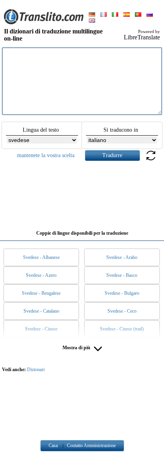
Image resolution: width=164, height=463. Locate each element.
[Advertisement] (82, 192)
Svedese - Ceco (122, 311)
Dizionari (36, 369)
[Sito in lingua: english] (92, 21)
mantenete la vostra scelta (45, 155)
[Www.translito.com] (44, 22)
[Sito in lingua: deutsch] (92, 15)
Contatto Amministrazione (91, 445)
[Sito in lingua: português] (138, 15)
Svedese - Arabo (121, 257)
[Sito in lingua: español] (126, 15)
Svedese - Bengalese (41, 293)
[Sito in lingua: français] (103, 15)
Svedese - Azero (41, 275)
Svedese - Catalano (41, 311)
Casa (53, 445)
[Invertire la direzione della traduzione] (150, 160)
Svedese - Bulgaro (122, 293)
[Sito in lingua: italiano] (115, 15)
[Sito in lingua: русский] (149, 15)
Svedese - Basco (121, 275)
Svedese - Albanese (41, 257)
